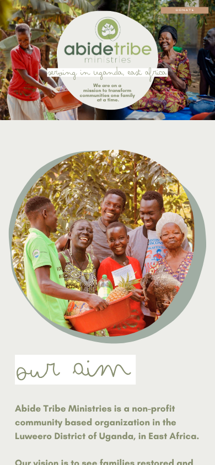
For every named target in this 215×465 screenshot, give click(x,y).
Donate (184, 10)
